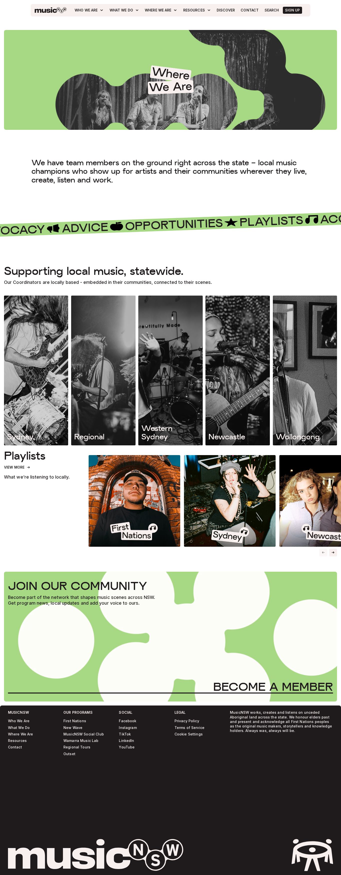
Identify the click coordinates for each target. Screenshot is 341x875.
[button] (333, 553)
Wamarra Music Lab (80, 740)
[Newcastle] (237, 370)
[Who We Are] (89, 10)
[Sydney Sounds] (230, 501)
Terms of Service (189, 727)
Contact (15, 747)
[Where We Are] (161, 10)
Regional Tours (76, 747)
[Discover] (226, 10)
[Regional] (103, 370)
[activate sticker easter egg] (312, 855)
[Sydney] (36, 370)
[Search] (272, 10)
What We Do (19, 727)
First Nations (74, 721)
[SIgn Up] (292, 10)
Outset (69, 754)
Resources (17, 740)
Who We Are (18, 721)
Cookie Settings (188, 734)
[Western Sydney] (170, 370)
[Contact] (250, 10)
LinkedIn (126, 740)
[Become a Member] (273, 687)
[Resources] (197, 10)
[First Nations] (134, 501)
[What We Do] (124, 10)
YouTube (127, 747)
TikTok (125, 734)
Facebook (127, 721)
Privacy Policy (186, 721)
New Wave (72, 727)
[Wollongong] (305, 370)
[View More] (17, 467)
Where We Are (20, 734)
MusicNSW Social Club (83, 734)
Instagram (128, 727)
